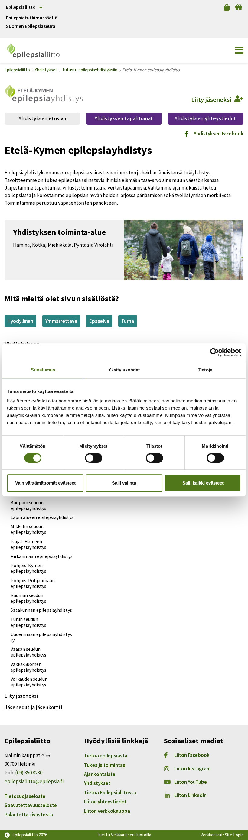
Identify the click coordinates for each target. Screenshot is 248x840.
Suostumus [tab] (43, 369)
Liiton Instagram (192, 769)
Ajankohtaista (99, 774)
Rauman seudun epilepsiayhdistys (28, 598)
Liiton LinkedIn (190, 795)
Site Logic (234, 835)
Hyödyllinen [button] (20, 321)
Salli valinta (124, 482)
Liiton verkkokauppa (107, 811)
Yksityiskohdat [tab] (124, 369)
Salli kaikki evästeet (203, 482)
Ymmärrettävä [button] (61, 321)
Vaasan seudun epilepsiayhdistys (28, 652)
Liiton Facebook (192, 755)
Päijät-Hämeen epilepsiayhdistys (28, 544)
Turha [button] (127, 321)
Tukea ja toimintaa (105, 765)
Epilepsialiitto (21, 7)
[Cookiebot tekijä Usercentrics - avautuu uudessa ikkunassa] (214, 352)
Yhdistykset (97, 783)
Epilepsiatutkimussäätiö (32, 18)
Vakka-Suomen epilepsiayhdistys (28, 667)
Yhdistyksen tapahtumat (124, 118)
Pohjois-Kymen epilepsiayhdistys (28, 568)
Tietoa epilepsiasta (105, 755)
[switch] (93, 458)
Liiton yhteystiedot (105, 801)
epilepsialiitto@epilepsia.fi (34, 781)
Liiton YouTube (190, 782)
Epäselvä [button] (99, 321)
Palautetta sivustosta (29, 814)
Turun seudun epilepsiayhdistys (28, 622)
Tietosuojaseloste (25, 796)
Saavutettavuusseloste (31, 805)
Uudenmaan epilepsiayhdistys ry (41, 637)
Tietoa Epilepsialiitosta (110, 792)
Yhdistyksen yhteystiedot (205, 118)
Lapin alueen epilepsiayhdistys (42, 517)
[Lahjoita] (238, 7)
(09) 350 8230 (28, 772)
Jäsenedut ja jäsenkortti (33, 707)
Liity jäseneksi (21, 695)
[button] (239, 50)
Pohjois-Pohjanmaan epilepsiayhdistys (33, 583)
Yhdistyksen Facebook (218, 133)
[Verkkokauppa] (227, 7)
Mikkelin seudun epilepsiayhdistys (28, 529)
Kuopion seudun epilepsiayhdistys (28, 505)
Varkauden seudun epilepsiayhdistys (29, 682)
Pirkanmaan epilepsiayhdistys (42, 556)
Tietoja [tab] (205, 369)
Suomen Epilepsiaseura (30, 26)
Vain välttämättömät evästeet (45, 482)
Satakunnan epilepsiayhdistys (41, 610)
